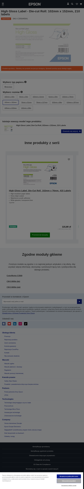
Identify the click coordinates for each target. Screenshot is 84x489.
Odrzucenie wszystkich (69, 481)
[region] (41, 480)
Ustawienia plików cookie (68, 485)
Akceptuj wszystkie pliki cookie (69, 476)
